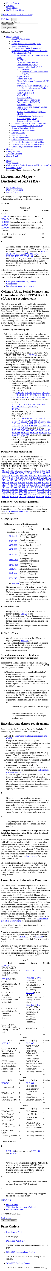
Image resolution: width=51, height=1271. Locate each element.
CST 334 (24, 423)
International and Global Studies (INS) (33, 86)
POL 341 (5, 494)
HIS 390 (13, 487)
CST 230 (29, 418)
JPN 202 (12, 569)
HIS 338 (37, 482)
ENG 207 (31, 473)
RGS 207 (23, 404)
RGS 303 (25, 430)
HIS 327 (37, 480)
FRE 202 (13, 541)
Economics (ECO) (24, 69)
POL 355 (40, 494)
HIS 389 (5, 487)
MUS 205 (30, 487)
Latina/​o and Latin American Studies (32, 88)
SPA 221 (15, 583)
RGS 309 (15, 407)
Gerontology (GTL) (25, 79)
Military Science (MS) (26, 93)
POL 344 (14, 494)
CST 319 (41, 395)
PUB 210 (10, 256)
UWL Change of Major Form (16, 511)
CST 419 (41, 397)
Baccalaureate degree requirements (20, 286)
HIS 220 (40, 478)
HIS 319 (29, 480)
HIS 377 (37, 485)
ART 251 (14, 471)
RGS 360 (33, 407)
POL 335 (40, 492)
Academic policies (19, 135)
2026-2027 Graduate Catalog (18, 1263)
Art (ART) (21, 60)
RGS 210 (32, 404)
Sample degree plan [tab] (14, 192)
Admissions (16, 41)
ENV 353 (15, 478)
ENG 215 (6, 475)
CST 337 (42, 423)
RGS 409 (25, 435)
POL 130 (32, 489)
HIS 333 (13, 482)
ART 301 (23, 471)
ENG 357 (33, 475)
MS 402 (15, 404)
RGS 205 (16, 430)
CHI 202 (13, 536)
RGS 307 (34, 430)
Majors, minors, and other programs (26, 43)
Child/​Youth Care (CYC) (27, 65)
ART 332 (41, 471)
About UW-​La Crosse (21, 39)
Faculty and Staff (13, 151)
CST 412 (15, 397)
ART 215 (5, 471)
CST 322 (42, 421)
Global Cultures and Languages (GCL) (33, 81)
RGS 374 (15, 409)
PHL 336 (14, 489)
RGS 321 (24, 407)
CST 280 (16, 421)
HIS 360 (13, 485)
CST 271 (46, 418)
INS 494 (21, 487)
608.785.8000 (12, 1205)
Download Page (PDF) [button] (15, 1241)
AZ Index (10, 5)
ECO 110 (5, 216)
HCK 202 (13, 554)
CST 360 (42, 425)
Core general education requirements (21, 281)
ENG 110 (30, 992)
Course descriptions (20, 46)
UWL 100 (23, 937)
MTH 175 (14, 1153)
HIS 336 (29, 482)
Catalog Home (12, 8)
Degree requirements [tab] (14, 190)
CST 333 (16, 423)
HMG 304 (13, 565)
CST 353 (16, 425)
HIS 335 (21, 482)
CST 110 (5, 979)
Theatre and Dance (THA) (28, 121)
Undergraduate (12, 36)
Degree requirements (20, 137)
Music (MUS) (22, 95)
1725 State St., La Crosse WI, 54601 (21, 1207)
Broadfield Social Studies (27, 62)
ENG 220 (15, 475)
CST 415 (32, 397)
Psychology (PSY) (24, 104)
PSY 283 (5, 496)
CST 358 (33, 425)
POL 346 (32, 494)
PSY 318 (14, 496)
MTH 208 (10, 254)
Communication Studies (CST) (29, 67)
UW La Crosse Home (15, 10)
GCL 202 (13, 545)
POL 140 (40, 489)
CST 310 (15, 395)
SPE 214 (32, 355)
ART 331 (32, 471)
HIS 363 (29, 485)
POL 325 (14, 492)
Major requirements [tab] (14, 187)
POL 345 (23, 494)
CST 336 (33, 423)
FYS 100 (39, 937)
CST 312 (24, 395)
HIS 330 (5, 482)
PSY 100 (24, 428)
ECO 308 (5, 228)
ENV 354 (24, 478)
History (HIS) (22, 83)
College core (11, 284)
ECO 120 (5, 219)
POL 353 (38, 254)
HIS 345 (45, 482)
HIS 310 (21, 480)
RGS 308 (41, 404)
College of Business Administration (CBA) (29, 123)
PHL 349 (23, 489)
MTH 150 (10, 1151)
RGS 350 (43, 432)
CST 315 (32, 395)
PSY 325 (31, 496)
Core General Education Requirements (27, 140)
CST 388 (16, 428)
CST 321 (33, 421)
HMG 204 (13, 560)
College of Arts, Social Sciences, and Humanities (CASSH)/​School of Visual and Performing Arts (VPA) (29, 50)
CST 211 (37, 393)
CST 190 (20, 418)
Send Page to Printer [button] (14, 1232)
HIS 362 (21, 485)
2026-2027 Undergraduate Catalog (20, 1252)
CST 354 (24, 425)
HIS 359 (5, 485)
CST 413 (24, 397)
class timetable (31, 856)
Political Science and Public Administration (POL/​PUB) (28, 101)
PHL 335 (5, 489)
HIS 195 (32, 478)
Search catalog (7, 22)
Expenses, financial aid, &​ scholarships (28, 144)
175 (38, 1005)
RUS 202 (13, 573)
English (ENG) (23, 76)
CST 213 (45, 393)
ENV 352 (6, 478)
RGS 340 (34, 432)
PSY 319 (22, 496)
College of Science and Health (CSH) (27, 126)
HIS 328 (45, 480)
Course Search (12, 156)
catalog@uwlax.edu (14, 1209)
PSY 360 (40, 496)
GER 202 (13, 549)
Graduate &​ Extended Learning (25, 130)
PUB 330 (19, 256)
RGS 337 (25, 432)
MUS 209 (39, 487)
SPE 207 (20, 393)
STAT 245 (28, 256)
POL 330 (29, 254)
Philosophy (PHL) (24, 97)
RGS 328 (16, 432)
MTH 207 (45, 251)
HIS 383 (45, 485)
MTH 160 (30, 1005)
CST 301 (24, 421)
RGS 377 (16, 435)
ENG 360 (42, 475)
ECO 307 (5, 225)
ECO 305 (5, 222)
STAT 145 (5, 1043)
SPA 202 (13, 578)
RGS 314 (43, 430)
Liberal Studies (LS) (25, 90)
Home (8, 160)
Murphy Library (18, 133)
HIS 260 (5, 480)
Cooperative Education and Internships (28, 142)
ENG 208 (41, 473)
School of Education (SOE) (23, 128)
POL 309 (5, 492)
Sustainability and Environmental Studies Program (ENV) (30, 117)
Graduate (10, 149)
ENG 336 (24, 475)
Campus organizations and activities (26, 147)
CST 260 (38, 418)
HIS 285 (13, 480)
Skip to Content (12, 3)
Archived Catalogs (14, 154)
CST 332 (5, 473)
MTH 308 (20, 254)
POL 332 (32, 492)
